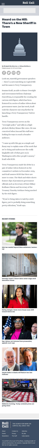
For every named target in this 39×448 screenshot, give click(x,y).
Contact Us (15, 431)
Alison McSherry (25, 66)
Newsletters (5, 436)
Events (4, 433)
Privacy (14, 433)
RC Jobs (24, 433)
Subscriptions (25, 436)
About (3, 431)
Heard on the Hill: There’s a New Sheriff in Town (19, 23)
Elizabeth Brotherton (10, 66)
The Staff (14, 436)
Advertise (24, 431)
